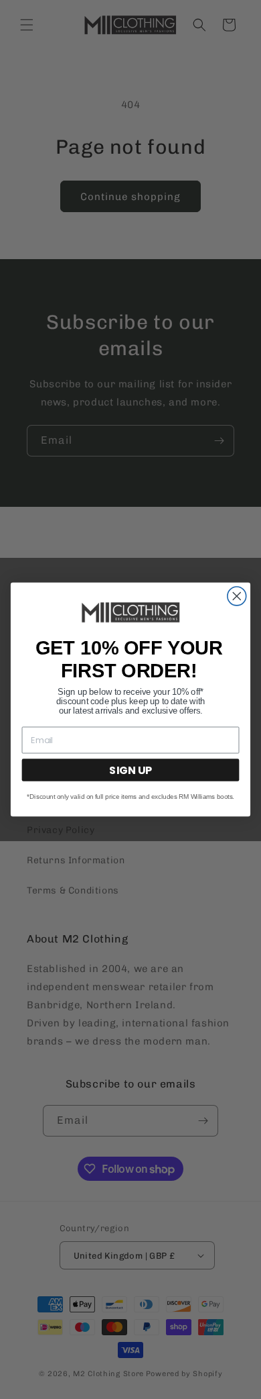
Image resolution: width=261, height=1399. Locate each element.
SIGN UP (130, 770)
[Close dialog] (237, 596)
